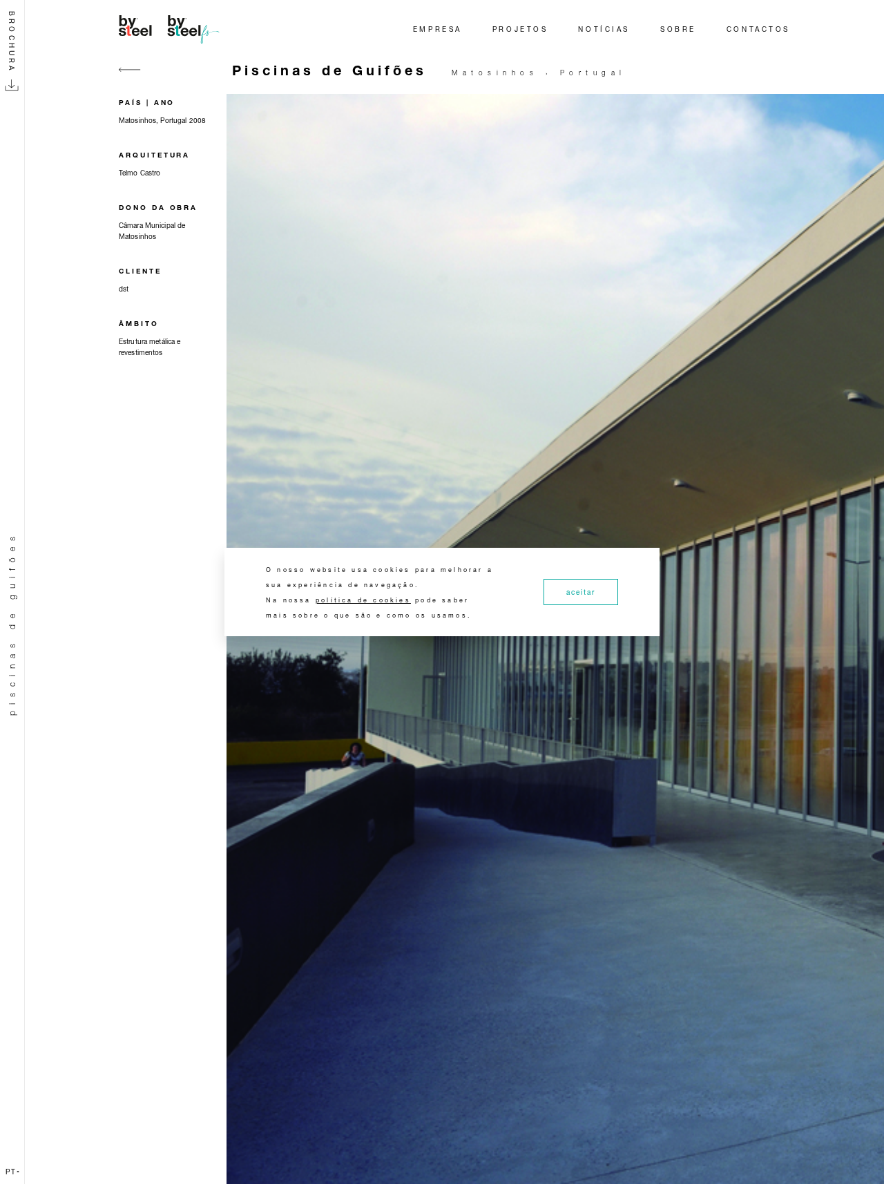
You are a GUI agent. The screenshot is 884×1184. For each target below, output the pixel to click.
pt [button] (11, 1171)
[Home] (171, 29)
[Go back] (130, 78)
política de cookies (363, 600)
